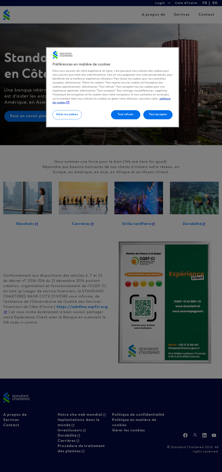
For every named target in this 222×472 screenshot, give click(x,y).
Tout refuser (125, 114)
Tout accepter (158, 114)
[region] (112, 87)
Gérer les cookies (67, 114)
